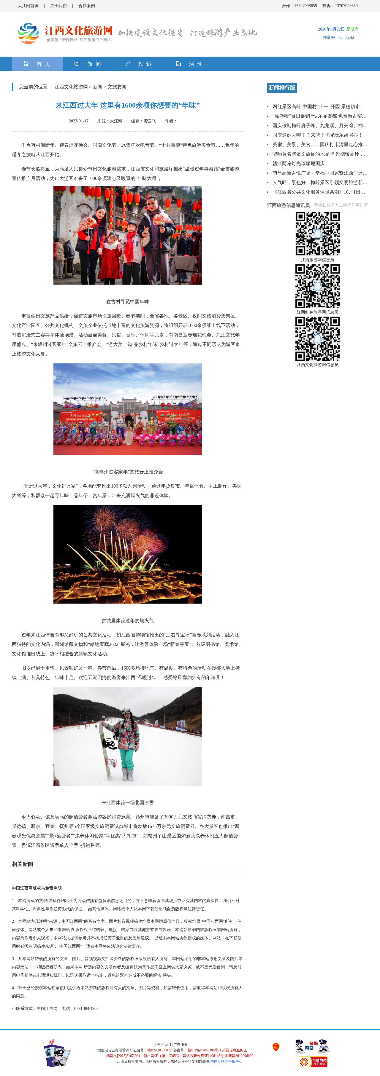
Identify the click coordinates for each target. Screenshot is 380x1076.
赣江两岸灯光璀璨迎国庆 (299, 163)
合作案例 (86, 6)
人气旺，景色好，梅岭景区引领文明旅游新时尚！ (325, 182)
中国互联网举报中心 (226, 1061)
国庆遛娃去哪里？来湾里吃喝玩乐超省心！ (318, 135)
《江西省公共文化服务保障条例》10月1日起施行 (324, 191)
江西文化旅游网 (71, 86)
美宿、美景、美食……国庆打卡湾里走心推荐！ (322, 144)
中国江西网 (144, 1061)
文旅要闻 (116, 86)
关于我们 (58, 6)
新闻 (97, 86)
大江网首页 (28, 6)
